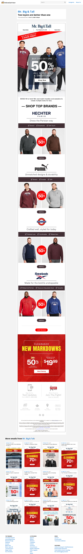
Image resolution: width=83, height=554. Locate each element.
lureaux (7, 544)
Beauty (32, 539)
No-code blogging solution (61, 551)
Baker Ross (8, 545)
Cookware (32, 542)
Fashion (32, 544)
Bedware (32, 541)
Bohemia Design (9, 541)
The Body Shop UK (10, 537)
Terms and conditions (60, 541)
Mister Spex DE (9, 547)
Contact (57, 537)
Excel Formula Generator (61, 548)
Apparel (32, 537)
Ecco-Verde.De (9, 551)
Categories (71, 2)
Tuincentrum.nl (9, 548)
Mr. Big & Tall (26, 11)
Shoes (31, 553)
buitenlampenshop (10, 539)
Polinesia (7, 542)
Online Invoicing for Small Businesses (64, 547)
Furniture (32, 545)
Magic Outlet (8, 550)
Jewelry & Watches (34, 548)
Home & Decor (33, 547)
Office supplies (33, 550)
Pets (31, 551)
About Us (78, 2)
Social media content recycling (62, 550)
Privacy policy (58, 539)
